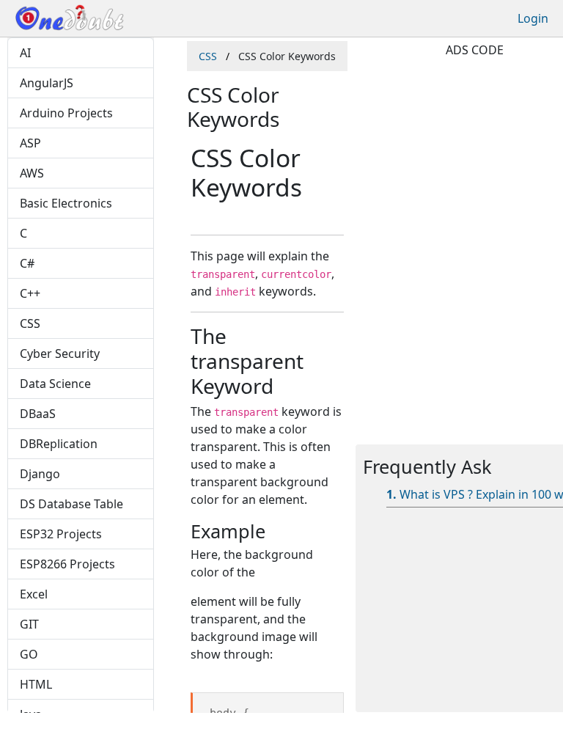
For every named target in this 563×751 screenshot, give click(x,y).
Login (533, 18)
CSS (208, 56)
